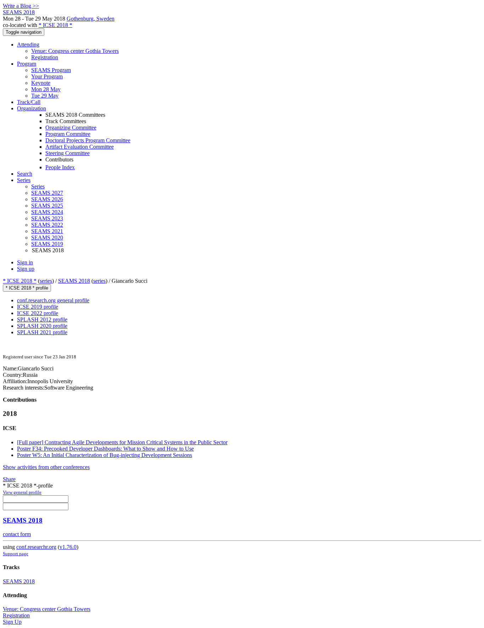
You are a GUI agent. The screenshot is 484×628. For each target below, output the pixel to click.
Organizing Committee (70, 128)
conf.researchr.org (36, 547)
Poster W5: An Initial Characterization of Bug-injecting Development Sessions (104, 455)
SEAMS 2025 (47, 206)
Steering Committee (67, 153)
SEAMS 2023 (47, 218)
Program (26, 64)
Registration (44, 57)
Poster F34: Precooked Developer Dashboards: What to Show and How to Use (105, 449)
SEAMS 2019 (47, 244)
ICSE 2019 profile (37, 307)
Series (38, 186)
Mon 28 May (46, 89)
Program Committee (67, 134)
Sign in (25, 262)
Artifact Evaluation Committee (79, 147)
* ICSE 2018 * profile (27, 288)
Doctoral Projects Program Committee (87, 140)
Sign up (25, 269)
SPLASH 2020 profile (42, 326)
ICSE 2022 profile (37, 313)
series (46, 281)
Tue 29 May (44, 96)
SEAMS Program (51, 70)
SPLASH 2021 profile (42, 332)
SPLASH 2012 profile (42, 319)
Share (9, 479)
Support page (15, 553)
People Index (60, 167)
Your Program (47, 76)
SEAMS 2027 (47, 193)
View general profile (22, 492)
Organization (31, 108)
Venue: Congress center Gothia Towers (75, 51)
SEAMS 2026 (47, 199)
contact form (17, 534)
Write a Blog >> (21, 6)
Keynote (40, 83)
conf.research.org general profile (53, 300)
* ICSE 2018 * (55, 25)
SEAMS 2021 (47, 231)
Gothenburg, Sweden (90, 19)
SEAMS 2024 (47, 212)
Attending (28, 45)
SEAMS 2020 (47, 238)
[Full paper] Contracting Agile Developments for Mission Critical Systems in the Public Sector (122, 442)
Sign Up (12, 622)
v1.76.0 (68, 547)
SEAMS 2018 (74, 281)
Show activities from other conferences (46, 467)
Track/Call (28, 102)
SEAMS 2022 (47, 225)
